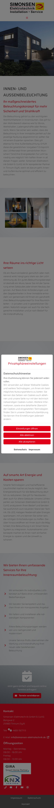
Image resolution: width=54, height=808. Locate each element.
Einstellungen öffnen (27, 428)
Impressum (34, 449)
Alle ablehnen (27, 435)
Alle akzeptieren (27, 441)
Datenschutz (20, 449)
